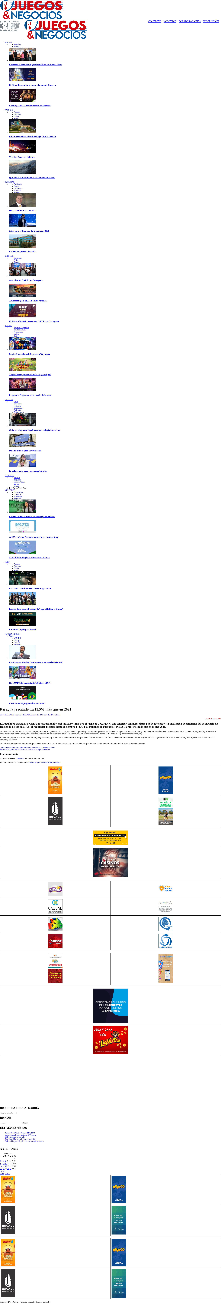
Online (16, 334)
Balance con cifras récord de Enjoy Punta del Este (32, 136)
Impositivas (18, 404)
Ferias (16, 260)
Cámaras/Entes (19, 482)
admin (57, 715)
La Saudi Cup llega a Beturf (22, 629)
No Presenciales (19, 330)
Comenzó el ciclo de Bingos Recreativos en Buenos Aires (35, 64)
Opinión (17, 642)
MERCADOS (10, 490)
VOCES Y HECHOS (12, 634)
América (17, 112)
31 (3, 1171)
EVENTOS (9, 256)
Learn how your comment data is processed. (44, 762)
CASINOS (9, 110)
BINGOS (8, 42)
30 (1, 1171)
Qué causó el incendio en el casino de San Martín (32, 177)
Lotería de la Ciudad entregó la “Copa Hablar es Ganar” (36, 609)
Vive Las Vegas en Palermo (22, 157)
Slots (15, 336)
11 (6, 1164)
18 (6, 1166)
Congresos (18, 258)
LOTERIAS (9, 476)
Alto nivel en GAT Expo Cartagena (26, 280)
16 (1, 1166)
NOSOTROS (170, 21)
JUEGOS (8, 326)
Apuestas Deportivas (21, 328)
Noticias (17, 640)
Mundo (16, 46)
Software (17, 192)
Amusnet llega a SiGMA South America (28, 301)
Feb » (7, 1174)
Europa (16, 116)
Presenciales (18, 332)
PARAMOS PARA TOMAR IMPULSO (20, 1133)
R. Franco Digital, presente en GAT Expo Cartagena (34, 321)
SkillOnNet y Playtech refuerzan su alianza (29, 557)
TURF (7, 562)
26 (8, 1169)
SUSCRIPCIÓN (211, 21)
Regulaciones (19, 412)
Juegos (16, 186)
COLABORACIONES (190, 21)
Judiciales (17, 406)
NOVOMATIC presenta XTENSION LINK (29, 683)
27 (10, 1169)
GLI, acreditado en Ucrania (22, 210)
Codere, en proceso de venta (22, 251)
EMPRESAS (9, 182)
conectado (19, 758)
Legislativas (18, 408)
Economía (17, 494)
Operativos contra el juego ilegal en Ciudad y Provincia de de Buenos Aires (27, 747)
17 (3, 1166)
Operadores (18, 188)
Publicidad (18, 498)
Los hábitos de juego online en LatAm (27, 703)
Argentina (17, 44)
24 (3, 1169)
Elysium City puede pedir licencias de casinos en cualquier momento (25, 750)
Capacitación (18, 492)
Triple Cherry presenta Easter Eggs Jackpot (30, 374)
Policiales (17, 410)
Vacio (11, 636)
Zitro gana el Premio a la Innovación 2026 (29, 231)
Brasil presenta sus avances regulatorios (28, 471)
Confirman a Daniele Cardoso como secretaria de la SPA (36, 662)
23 (1, 1169)
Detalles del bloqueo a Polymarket (25, 451)
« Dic (2, 1174)
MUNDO (17, 638)
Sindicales (17, 644)
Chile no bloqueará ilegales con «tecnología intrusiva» (34, 430)
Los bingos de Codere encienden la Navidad (30, 105)
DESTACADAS (6, 715)
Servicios (17, 190)
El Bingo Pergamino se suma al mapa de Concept (32, 85)
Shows (16, 262)
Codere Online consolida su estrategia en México (32, 516)
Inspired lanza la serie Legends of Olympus (29, 354)
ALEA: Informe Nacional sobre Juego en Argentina (33, 537)
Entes (16, 402)
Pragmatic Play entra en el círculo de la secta (30, 395)
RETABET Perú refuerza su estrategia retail (30, 588)
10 (3, 1164)
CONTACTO (154, 21)
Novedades (18, 496)
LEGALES (9, 400)
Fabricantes (18, 184)
